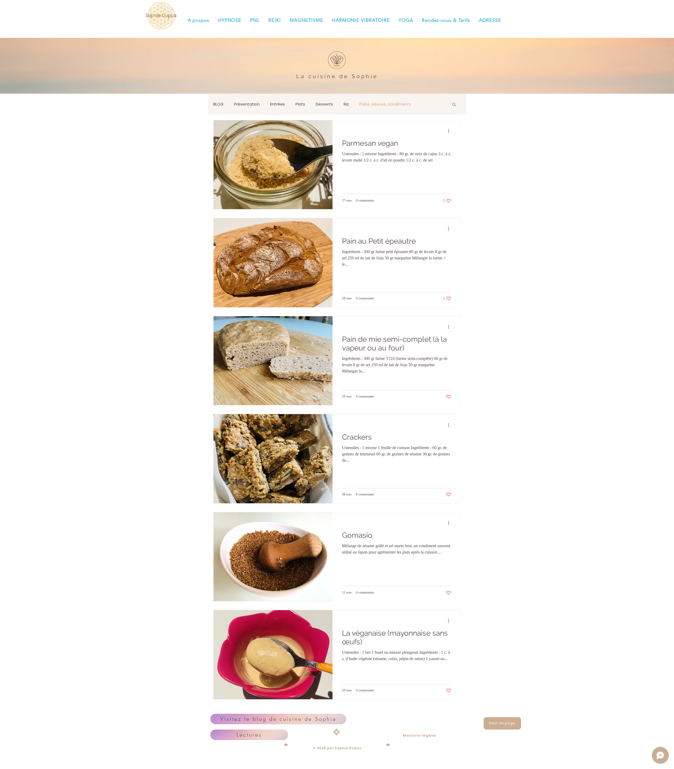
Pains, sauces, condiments (385, 104)
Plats (300, 104)
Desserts (324, 104)
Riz (346, 104)
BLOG (218, 104)
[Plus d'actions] (450, 131)
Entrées (277, 104)
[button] (454, 105)
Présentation (247, 104)
